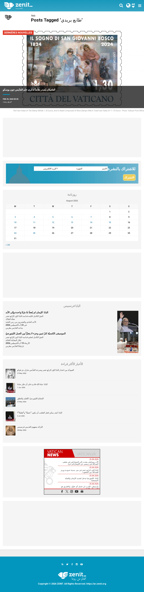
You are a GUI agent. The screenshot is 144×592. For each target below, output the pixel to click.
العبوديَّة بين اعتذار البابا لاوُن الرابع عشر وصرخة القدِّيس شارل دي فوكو (45, 370)
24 (15, 233)
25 (34, 233)
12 (53, 222)
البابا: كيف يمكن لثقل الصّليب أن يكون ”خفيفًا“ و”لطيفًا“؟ (39, 413)
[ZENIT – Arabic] (40, 5)
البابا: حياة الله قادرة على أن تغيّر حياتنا (32, 384)
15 (110, 222)
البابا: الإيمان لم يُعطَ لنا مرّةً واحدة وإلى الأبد (27, 312)
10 (15, 222)
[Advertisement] (72, 137)
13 (72, 222)
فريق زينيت (7, 102)
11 (34, 222)
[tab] (58, 453)
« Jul (8, 245)
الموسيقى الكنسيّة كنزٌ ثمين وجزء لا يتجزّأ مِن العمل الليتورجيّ (36, 333)
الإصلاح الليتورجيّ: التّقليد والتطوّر (30, 398)
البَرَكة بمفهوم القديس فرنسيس (30, 427)
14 (91, 222)
